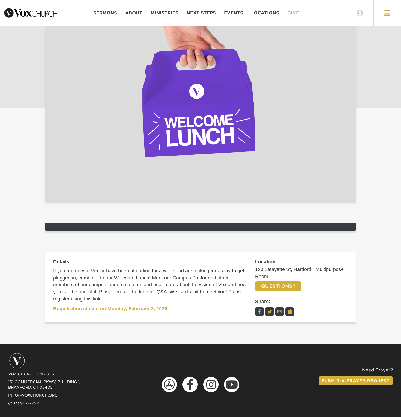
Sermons (105, 13)
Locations (265, 13)
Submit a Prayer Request (356, 381)
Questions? (278, 286)
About (133, 13)
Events (233, 13)
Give (293, 13)
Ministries (164, 13)
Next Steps (201, 13)
